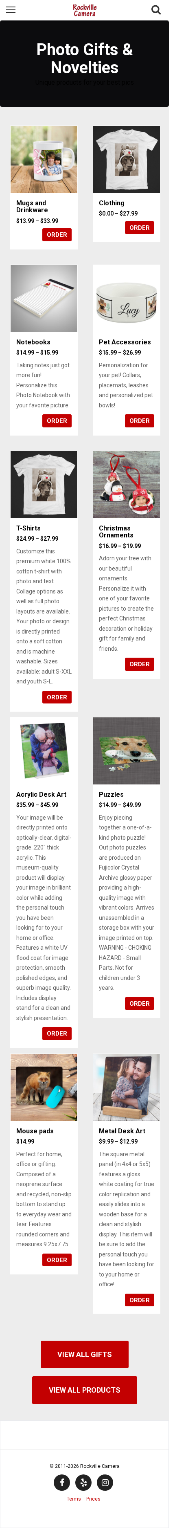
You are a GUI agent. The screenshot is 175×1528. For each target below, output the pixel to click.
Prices (93, 1499)
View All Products (84, 1390)
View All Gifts (84, 1354)
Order (57, 234)
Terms (74, 1499)
